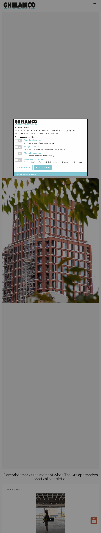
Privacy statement (31, 133)
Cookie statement (50, 133)
